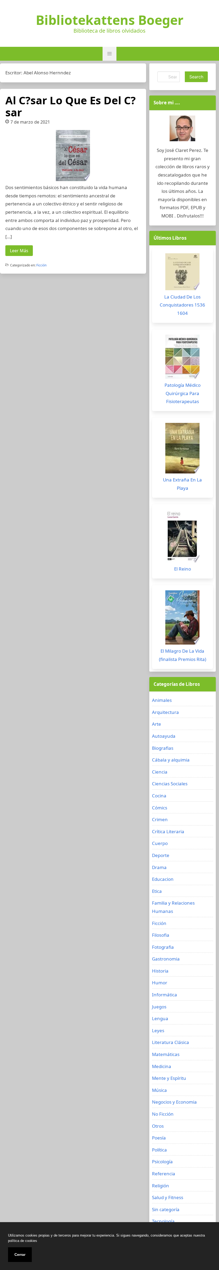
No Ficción (163, 1114)
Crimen (160, 819)
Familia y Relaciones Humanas (173, 907)
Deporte (160, 855)
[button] (109, 54)
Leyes (158, 1030)
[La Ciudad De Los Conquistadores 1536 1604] (182, 273)
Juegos (159, 1007)
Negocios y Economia (174, 1102)
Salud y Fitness (167, 1197)
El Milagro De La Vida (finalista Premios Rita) (182, 655)
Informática (164, 995)
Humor (159, 983)
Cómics (159, 808)
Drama (159, 867)
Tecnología (163, 1221)
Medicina (161, 1066)
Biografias (162, 748)
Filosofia (160, 935)
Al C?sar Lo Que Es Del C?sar (70, 106)
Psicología (162, 1161)
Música (159, 1090)
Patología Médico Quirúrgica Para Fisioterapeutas (183, 393)
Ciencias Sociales (169, 784)
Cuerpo (160, 843)
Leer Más (19, 251)
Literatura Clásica (170, 1042)
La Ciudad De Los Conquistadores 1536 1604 (182, 305)
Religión (160, 1186)
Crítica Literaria (168, 831)
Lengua (160, 1018)
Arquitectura (165, 712)
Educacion (163, 879)
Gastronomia (166, 959)
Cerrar (19, 1254)
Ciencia (159, 772)
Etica (157, 891)
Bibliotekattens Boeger (109, 20)
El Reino (182, 569)
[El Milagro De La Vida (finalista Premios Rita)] (182, 618)
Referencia (163, 1173)
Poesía (159, 1138)
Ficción (41, 265)
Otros (158, 1126)
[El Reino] (182, 537)
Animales (162, 700)
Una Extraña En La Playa (182, 484)
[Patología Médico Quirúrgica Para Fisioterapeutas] (182, 358)
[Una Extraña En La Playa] (182, 449)
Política (159, 1150)
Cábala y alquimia (171, 760)
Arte (156, 724)
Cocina (159, 796)
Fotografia (163, 947)
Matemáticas (165, 1054)
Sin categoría (165, 1209)
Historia (160, 971)
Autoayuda (163, 736)
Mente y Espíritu (169, 1078)
